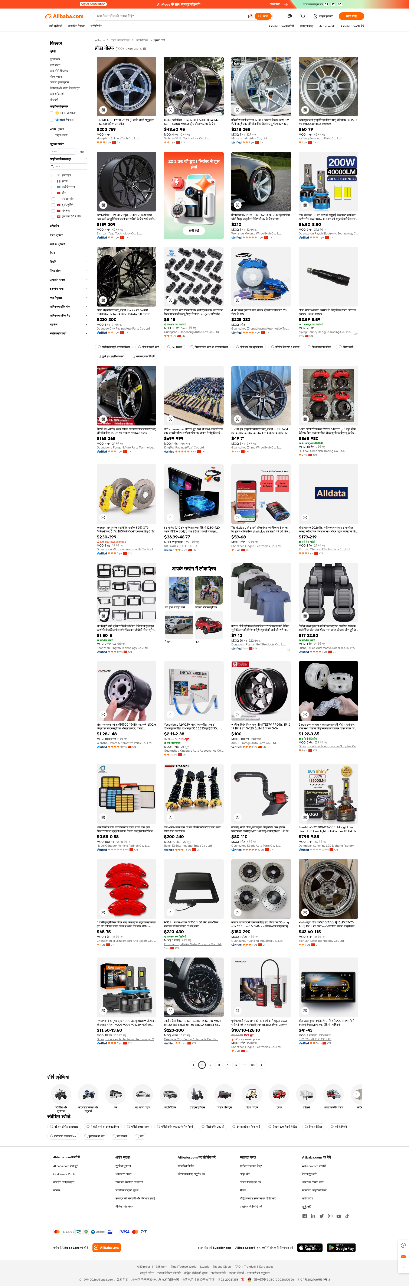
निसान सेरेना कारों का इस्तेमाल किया (211, 347)
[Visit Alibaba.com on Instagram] (330, 1216)
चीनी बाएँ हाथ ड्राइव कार (251, 347)
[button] (250, 16)
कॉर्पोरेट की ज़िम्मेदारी (63, 1182)
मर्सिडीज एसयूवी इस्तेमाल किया (116, 347)
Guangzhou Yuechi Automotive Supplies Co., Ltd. (328, 746)
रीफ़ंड (243, 1190)
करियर (56, 1190)
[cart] (303, 17)
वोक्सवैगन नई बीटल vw (65, 1136)
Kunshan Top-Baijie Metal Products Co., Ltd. (193, 944)
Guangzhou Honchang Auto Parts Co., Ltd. (191, 332)
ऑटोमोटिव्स (142, 40)
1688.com (160, 1266)
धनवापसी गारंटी (123, 1174)
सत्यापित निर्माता (186, 1166)
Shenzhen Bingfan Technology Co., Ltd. (122, 648)
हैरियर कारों (348, 347)
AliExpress (144, 1266)
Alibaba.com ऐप (245, 1247)
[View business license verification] (243, 1279)
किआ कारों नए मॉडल (321, 347)
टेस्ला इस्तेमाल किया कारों (248, 1126)
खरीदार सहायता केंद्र (251, 1166)
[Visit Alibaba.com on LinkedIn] (313, 1216)
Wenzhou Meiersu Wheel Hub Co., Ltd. (256, 233)
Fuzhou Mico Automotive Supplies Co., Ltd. (327, 648)
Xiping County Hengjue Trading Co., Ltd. (325, 332)
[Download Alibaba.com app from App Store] (310, 1247)
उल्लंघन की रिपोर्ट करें (251, 1206)
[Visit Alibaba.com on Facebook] (304, 1216)
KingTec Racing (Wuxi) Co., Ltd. (184, 447)
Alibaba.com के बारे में (66, 1157)
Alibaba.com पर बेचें (314, 1166)
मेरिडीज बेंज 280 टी (215, 1126)
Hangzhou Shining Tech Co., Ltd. (118, 138)
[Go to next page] (261, 1065)
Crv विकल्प (176, 347)
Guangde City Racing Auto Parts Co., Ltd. (123, 328)
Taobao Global (222, 1266)
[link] (403, 1245)
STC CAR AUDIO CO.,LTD (180, 546)
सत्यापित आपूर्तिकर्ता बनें (314, 1190)
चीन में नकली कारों (150, 347)
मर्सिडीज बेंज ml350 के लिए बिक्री (177, 1126)
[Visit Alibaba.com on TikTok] (347, 1216)
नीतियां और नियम (124, 1206)
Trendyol (250, 1266)
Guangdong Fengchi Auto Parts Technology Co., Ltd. (126, 447)
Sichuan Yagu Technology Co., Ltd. (119, 233)
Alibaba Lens (70, 1247)
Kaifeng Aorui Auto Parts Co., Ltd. (320, 138)
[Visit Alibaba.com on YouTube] (338, 1216)
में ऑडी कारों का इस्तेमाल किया (105, 1126)
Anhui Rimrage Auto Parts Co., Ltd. (254, 743)
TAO (238, 1266)
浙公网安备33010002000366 (274, 1279)
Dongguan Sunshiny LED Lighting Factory (326, 845)
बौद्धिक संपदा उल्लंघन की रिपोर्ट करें (258, 1198)
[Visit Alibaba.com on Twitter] (321, 1216)
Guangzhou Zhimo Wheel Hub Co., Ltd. (256, 447)
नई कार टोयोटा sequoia (66, 1126)
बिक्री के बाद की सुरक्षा (126, 1190)
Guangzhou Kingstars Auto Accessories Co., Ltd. (194, 750)
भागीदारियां (307, 1198)
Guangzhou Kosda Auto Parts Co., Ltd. (256, 845)
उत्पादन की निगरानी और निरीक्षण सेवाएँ (135, 1198)
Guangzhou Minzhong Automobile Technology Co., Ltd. (126, 549)
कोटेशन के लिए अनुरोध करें (191, 1174)
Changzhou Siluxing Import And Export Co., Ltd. (126, 940)
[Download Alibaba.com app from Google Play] (341, 1247)
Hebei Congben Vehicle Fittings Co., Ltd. (123, 845)
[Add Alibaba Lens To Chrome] (106, 1247)
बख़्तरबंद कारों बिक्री (145, 356)
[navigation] (68, 553)
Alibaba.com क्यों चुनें (65, 1166)
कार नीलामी (122, 1136)
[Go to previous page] (193, 1065)
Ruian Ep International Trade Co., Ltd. (188, 845)
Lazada (204, 1266)
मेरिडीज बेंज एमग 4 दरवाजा (287, 347)
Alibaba (100, 40)
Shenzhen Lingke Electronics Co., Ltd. (256, 546)
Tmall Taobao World (183, 1266)
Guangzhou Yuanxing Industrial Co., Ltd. (257, 940)
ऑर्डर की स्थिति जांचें (313, 1182)
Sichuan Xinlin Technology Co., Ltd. (187, 138)
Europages (266, 1266)
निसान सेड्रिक (316, 1126)
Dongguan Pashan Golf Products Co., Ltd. (258, 644)
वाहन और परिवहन (120, 40)
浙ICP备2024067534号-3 (313, 1279)
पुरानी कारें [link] (159, 40)
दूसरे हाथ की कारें (96, 1136)
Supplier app (222, 1247)
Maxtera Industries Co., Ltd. (249, 138)
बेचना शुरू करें (309, 1174)
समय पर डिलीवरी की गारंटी (129, 1182)
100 (253, 1064)
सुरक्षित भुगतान (123, 1166)
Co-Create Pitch (64, 1174)
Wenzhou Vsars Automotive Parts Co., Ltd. (124, 743)
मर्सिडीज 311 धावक (140, 1126)
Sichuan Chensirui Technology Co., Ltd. (324, 549)
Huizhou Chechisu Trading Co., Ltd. (322, 451)
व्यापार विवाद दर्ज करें (250, 1182)
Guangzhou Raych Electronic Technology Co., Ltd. (328, 233)
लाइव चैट (245, 1174)
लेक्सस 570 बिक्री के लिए (285, 1126)
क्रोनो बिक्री (341, 1126)
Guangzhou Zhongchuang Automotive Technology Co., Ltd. (261, 328)
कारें (141, 1136)
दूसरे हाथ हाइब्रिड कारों (113, 356)
